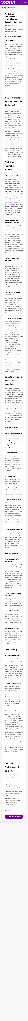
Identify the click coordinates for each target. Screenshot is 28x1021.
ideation (7, 252)
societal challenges (9, 214)
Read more (7, 810)
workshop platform (13, 204)
